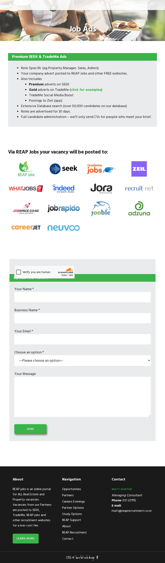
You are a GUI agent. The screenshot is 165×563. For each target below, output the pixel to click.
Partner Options (73, 508)
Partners (68, 495)
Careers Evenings (73, 501)
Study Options (72, 514)
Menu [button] (10, 5)
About (66, 526)
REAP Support (71, 520)
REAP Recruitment (74, 532)
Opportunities (71, 489)
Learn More (26, 538)
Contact (67, 539)
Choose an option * (29, 352)
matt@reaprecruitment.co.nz (132, 511)
